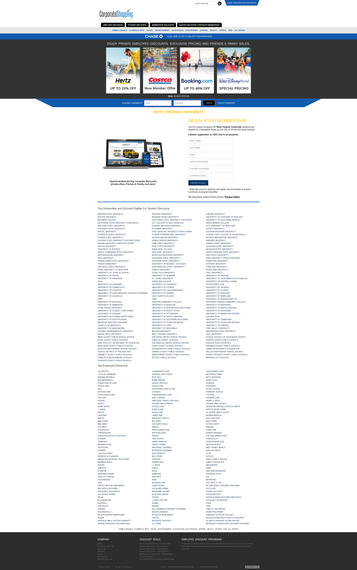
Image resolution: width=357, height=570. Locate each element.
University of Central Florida (221, 281)
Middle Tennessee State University (116, 252)
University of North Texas (165, 310)
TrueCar (156, 459)
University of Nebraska (218, 304)
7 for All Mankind (107, 374)
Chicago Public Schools (218, 342)
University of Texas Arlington (167, 322)
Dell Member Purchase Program (168, 509)
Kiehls (101, 412)
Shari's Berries (214, 432)
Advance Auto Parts (162, 374)
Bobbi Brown (158, 380)
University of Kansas (163, 293)
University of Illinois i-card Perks (115, 310)
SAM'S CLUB (211, 380)
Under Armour (159, 441)
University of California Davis (167, 290)
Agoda (101, 517)
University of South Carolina (167, 316)
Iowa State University (163, 243)
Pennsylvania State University (113, 260)
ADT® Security (213, 450)
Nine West (103, 424)
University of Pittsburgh (165, 313)
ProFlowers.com (160, 429)
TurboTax (102, 441)
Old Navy (102, 427)
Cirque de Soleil (214, 491)
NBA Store (103, 421)
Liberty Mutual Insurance (111, 485)
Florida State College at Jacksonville (226, 234)
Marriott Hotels (160, 418)
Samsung (156, 473)
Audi (100, 482)
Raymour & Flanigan (108, 456)
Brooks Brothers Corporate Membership (157, 559)
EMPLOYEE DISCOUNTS (113, 25)
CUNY (154, 299)
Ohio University (106, 258)
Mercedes (211, 479)
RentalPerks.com (105, 559)
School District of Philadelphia (114, 351)
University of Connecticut (111, 287)
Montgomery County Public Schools (171, 354)
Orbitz (155, 427)
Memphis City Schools (217, 357)
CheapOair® (158, 485)
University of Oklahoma (218, 310)
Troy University (214, 272)
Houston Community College (166, 301)
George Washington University (222, 237)
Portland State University (165, 260)
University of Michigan (109, 301)
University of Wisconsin (164, 328)
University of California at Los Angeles (227, 278)
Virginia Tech (212, 316)
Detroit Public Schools (164, 357)
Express (156, 391)
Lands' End (157, 415)
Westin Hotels (213, 444)
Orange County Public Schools (168, 351)
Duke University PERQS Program (222, 258)
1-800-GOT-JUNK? (105, 453)
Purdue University (107, 263)
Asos (154, 470)
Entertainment (162, 30)
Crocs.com (157, 386)
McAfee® (102, 503)
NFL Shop (156, 421)
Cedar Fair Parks (214, 511)
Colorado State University (112, 228)
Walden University (161, 331)
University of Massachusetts (221, 299)
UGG (100, 388)
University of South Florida (112, 319)
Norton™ (156, 476)
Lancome (102, 415)
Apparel (204, 30)
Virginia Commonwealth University (116, 331)
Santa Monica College (217, 222)
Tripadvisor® (104, 432)
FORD (208, 503)
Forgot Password (226, 103)
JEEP (208, 506)
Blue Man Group (160, 494)
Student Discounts (148, 551)
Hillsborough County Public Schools (171, 348)
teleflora (103, 447)
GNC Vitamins (158, 397)
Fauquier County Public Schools (114, 360)
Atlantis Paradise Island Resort (223, 520)
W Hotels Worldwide (162, 514)
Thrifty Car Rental (215, 509)
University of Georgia (217, 287)
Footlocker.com (106, 394)
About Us (102, 549)
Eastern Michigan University (221, 231)
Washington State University (221, 331)
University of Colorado (164, 284)
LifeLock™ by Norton (216, 500)
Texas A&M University (217, 269)
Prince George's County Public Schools (226, 354)
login (229, 3)
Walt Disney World (215, 447)
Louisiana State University (219, 246)
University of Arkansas (110, 278)
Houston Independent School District (117, 348)
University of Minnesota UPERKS (222, 313)
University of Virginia (217, 325)
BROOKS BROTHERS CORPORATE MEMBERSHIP (199, 25)
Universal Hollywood (109, 491)
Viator (155, 517)
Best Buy (156, 377)
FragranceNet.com (161, 394)
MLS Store (157, 456)
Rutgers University (216, 263)
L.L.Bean (156, 465)
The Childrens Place (216, 435)
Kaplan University (107, 246)
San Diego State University (112, 266)
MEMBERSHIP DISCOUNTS (163, 25)
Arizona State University (111, 214)
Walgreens (211, 465)
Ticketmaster (213, 494)
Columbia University (162, 228)
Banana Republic (106, 377)
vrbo (208, 468)
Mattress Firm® (214, 374)
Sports (222, 30)
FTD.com (210, 394)
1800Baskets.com (160, 371)
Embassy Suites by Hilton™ (220, 514)
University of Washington (111, 328)
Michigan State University (219, 249)
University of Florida (163, 287)
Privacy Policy (104, 567)
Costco (210, 456)
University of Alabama (163, 275)
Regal (101, 497)
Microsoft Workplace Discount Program (227, 523)
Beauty (213, 30)
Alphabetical (165, 543)
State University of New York (113, 269)
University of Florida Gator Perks (115, 316)
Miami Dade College (162, 249)
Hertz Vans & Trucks (216, 459)
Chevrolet (103, 506)
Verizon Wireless (215, 441)
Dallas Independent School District (224, 351)
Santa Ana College (161, 281)
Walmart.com (104, 444)
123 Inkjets (103, 371)
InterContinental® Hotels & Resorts (225, 517)
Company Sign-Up (106, 546)
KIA (207, 476)
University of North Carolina (221, 307)
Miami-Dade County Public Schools (115, 345)
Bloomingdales (105, 380)
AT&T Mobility (159, 453)
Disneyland (157, 409)
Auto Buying (177, 30)
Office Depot (212, 424)
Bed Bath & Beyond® (108, 488)
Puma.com (211, 429)
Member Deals (105, 462)
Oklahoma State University (166, 258)
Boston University (107, 217)
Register (101, 551)
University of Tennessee (219, 319)
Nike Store (211, 421)
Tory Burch (157, 438)
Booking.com (158, 482)
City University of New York (220, 225)
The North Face (160, 424)
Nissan (155, 506)
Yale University (214, 334)
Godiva (101, 400)
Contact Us (102, 556)
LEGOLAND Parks (160, 488)
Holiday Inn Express (162, 403)
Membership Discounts (150, 554)
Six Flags (211, 488)
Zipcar (101, 465)
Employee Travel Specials (165, 400)
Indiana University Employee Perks (116, 243)
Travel (149, 30)
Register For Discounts (244, 3)
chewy (155, 468)
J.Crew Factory (160, 500)
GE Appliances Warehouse (111, 514)
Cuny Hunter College (163, 296)
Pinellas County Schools (165, 340)
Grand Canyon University (165, 240)
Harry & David (213, 400)
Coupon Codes (146, 556)
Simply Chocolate (215, 462)
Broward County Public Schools (223, 345)
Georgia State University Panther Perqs (119, 240)
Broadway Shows (161, 491)
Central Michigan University (166, 225)
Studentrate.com (215, 284)
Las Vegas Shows (106, 494)
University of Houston (109, 290)
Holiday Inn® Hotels (216, 403)
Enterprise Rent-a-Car (163, 388)
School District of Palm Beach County (226, 337)
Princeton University (217, 260)
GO (220, 3)
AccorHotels (104, 511)
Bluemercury (104, 500)
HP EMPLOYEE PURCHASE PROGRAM (222, 485)
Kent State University (163, 246)
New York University (162, 252)
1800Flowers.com (214, 371)
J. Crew (101, 409)
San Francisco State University (168, 266)
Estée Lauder (213, 388)
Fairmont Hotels (214, 391)
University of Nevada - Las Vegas (169, 263)
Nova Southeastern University (168, 255)
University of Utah (161, 325)
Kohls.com (157, 412)
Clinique (210, 383)
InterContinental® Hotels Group (223, 406)
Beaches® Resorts (161, 520)
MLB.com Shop (213, 418)
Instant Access (198, 183)
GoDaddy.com (212, 397)
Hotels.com (158, 406)
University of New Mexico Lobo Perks (171, 307)
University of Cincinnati (110, 284)
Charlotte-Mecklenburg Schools (115, 357)
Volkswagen (104, 479)
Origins (210, 427)
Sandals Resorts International (114, 523)
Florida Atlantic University (112, 234)
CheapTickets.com (107, 383)
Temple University (161, 269)
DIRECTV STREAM (106, 476)
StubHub (102, 470)
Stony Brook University (110, 307)
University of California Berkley (223, 219)
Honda (155, 503)
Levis (208, 453)
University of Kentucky (218, 293)
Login (100, 554)
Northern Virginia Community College (225, 301)
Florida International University (169, 234)
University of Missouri (164, 304)
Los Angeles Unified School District (170, 342)
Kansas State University (218, 243)
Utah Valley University (218, 328)
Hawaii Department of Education (222, 348)
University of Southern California (170, 319)
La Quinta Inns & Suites (217, 412)
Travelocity (212, 438)
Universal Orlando (162, 447)
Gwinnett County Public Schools (115, 354)
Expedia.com (104, 391)
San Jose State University (111, 225)
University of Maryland (218, 296)
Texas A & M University (109, 325)
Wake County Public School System (116, 337)
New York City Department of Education (118, 342)
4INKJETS (102, 468)
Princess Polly (213, 473)
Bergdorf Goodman (162, 450)
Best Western (213, 377)
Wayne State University (110, 334)
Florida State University (110, 237)
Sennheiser (158, 462)
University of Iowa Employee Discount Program (122, 293)
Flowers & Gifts (136, 30)
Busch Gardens (160, 511)
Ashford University (162, 214)
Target (155, 435)
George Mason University (165, 237)
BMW (154, 479)
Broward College (107, 219)
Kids (230, 30)
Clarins (101, 450)
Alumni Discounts (147, 546)
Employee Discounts (149, 543)
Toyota (155, 497)
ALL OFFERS (240, 30)
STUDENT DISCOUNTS (137, 25)
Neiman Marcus (213, 415)
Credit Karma (159, 444)
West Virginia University (164, 334)
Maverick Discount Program (112, 322)
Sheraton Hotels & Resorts (112, 435)
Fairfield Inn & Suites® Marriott (114, 520)
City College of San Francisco (168, 222)
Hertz (101, 403)
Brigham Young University (165, 217)
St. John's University (162, 278)
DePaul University (215, 228)
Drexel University (107, 231)
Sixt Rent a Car (214, 482)
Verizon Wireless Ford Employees (223, 497)
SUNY (100, 299)
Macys (101, 418)
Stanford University (216, 266)
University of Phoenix (109, 313)
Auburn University (215, 214)
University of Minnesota (110, 304)
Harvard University (216, 240)
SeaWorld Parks (106, 473)
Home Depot (104, 406)
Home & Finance (119, 30)
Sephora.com (159, 432)
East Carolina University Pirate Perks (172, 231)
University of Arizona (217, 275)
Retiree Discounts (147, 549)
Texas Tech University (163, 272)
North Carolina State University (223, 252)
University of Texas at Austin (113, 272)
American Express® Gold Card (113, 459)
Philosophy (103, 429)
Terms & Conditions (123, 567)
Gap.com (102, 397)
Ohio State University (217, 255)
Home (100, 543)
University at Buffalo (109, 249)
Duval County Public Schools (113, 340)
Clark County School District (167, 345)
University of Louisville (110, 296)
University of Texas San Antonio (223, 322)
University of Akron (108, 275)
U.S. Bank (156, 523)
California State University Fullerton (172, 219)
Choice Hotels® (160, 383)
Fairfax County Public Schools (222, 340)
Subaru (101, 509)
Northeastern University (111, 255)
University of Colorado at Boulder (224, 217)
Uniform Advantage (216, 470)
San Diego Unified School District (169, 337)
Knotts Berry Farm (215, 409)
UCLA (100, 281)
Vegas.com (103, 386)
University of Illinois (217, 290)
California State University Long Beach (118, 222)
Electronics (192, 30)
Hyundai (102, 438)
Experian (210, 386)
